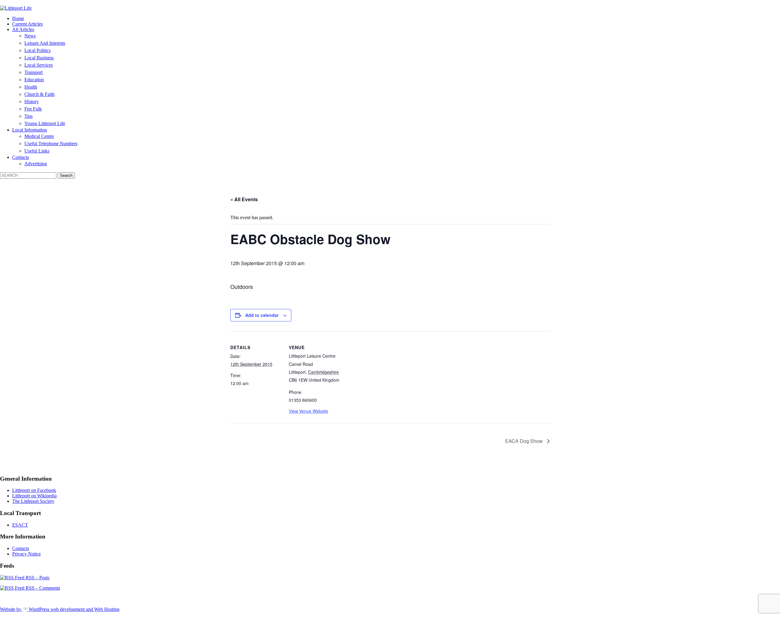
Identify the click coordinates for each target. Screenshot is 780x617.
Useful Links (36, 150)
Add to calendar (261, 315)
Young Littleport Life (44, 123)
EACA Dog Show (524, 440)
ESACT (20, 525)
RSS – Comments (42, 588)
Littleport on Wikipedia (34, 495)
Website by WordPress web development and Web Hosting (59, 609)
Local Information (29, 129)
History (31, 101)
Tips (28, 116)
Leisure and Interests (44, 43)
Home (18, 18)
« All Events (244, 199)
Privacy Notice (26, 553)
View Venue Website (308, 411)
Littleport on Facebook (34, 490)
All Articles (23, 29)
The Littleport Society (33, 501)
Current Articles (27, 23)
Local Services (38, 65)
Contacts (20, 157)
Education (34, 79)
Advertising (35, 163)
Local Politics (37, 50)
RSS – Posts (36, 577)
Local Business (39, 57)
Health (30, 86)
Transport (33, 72)
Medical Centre (39, 136)
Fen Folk (33, 108)
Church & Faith (39, 94)
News (30, 35)
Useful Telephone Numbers (50, 143)
